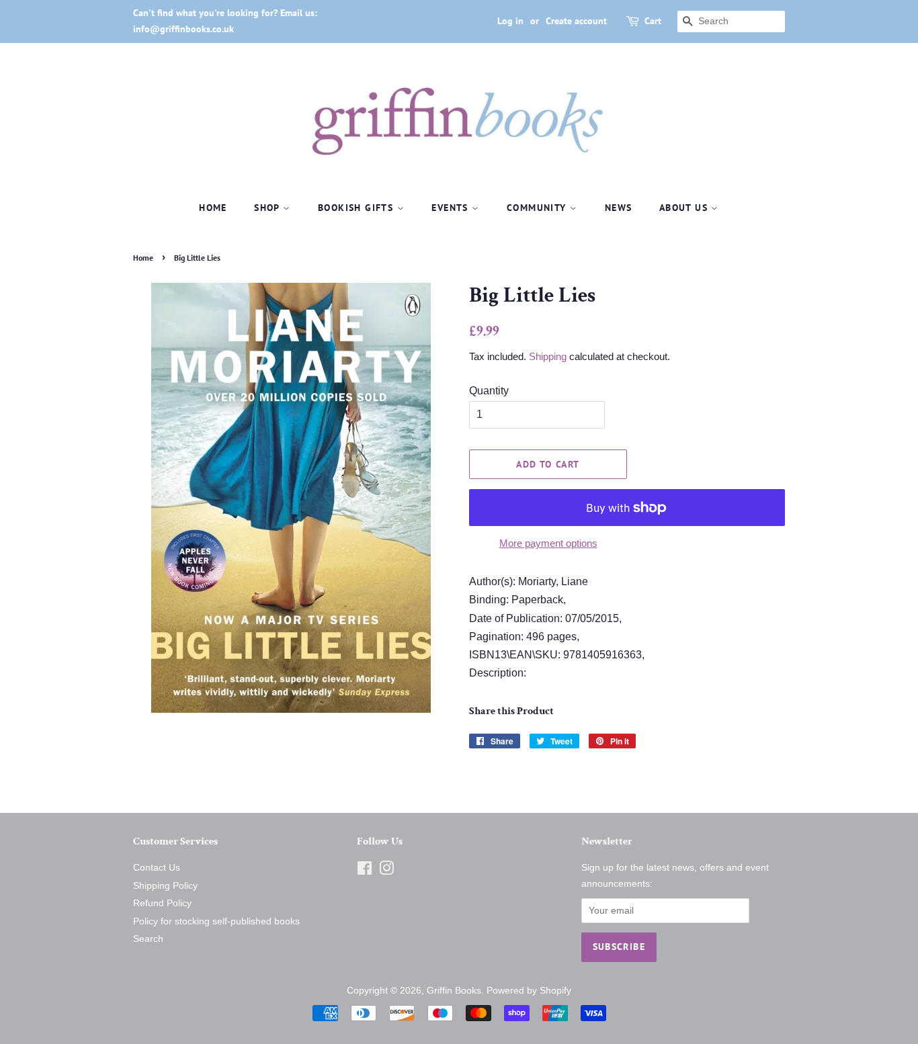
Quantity (489, 390)
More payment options (548, 543)
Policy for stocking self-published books (216, 921)
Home (213, 208)
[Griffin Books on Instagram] (386, 871)
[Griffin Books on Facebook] (364, 871)
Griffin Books (454, 991)
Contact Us (156, 868)
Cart (652, 21)
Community (538, 208)
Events (451, 208)
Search (148, 939)
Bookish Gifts (357, 208)
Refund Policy (162, 903)
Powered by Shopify (529, 991)
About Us (685, 208)
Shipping (548, 356)
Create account (576, 21)
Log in (510, 21)
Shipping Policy (165, 886)
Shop (268, 208)
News (618, 208)
